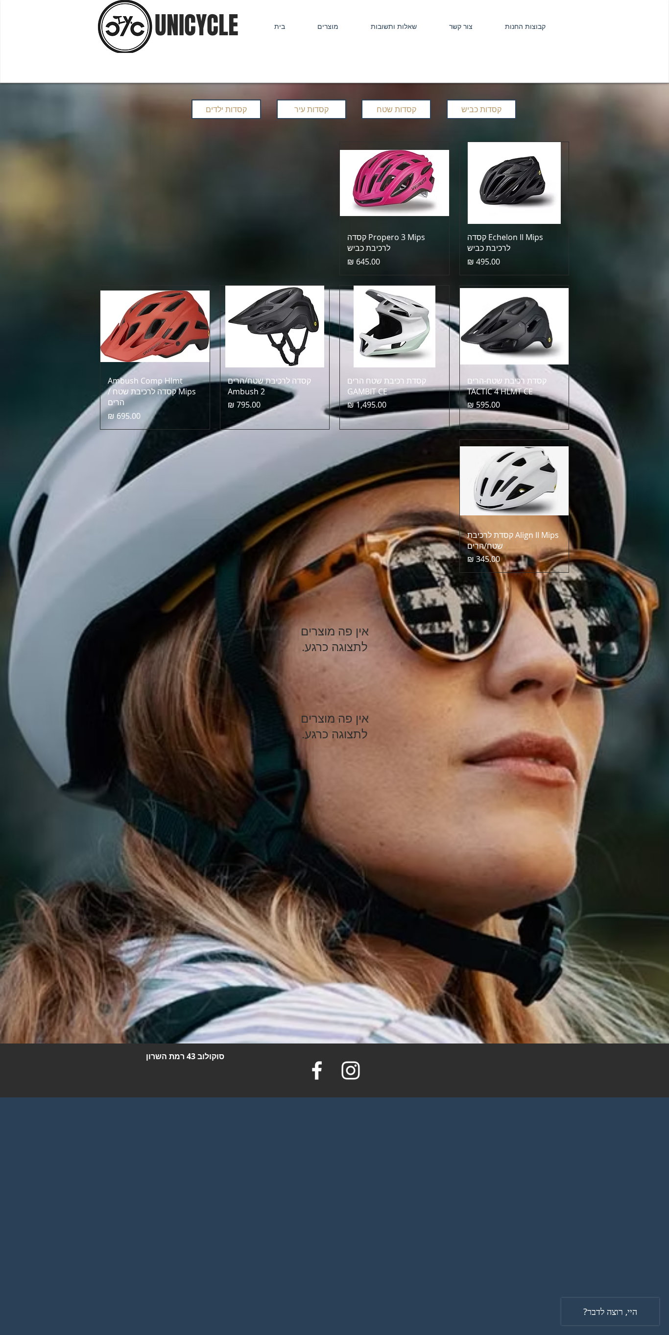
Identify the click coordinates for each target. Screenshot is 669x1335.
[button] (319, 26)
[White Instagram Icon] (350, 1070)
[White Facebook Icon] (317, 1070)
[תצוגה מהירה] (514, 183)
